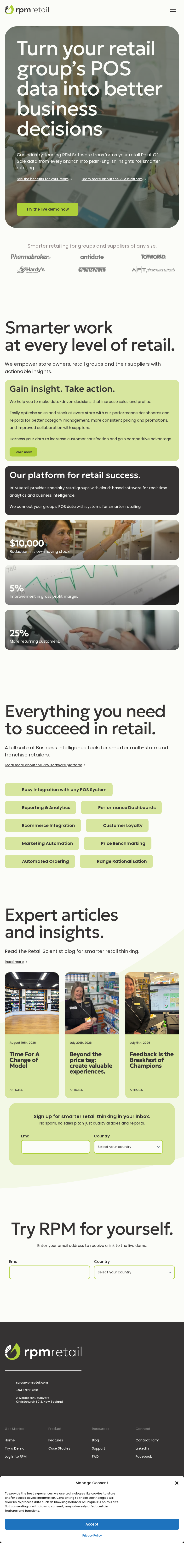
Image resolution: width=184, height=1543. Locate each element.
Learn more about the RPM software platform (43, 765)
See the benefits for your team (43, 179)
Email (26, 1136)
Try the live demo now (47, 209)
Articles (16, 1090)
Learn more (23, 452)
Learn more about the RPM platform (112, 179)
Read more (14, 961)
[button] (176, 1483)
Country (102, 1136)
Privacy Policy (92, 1535)
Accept (92, 1524)
